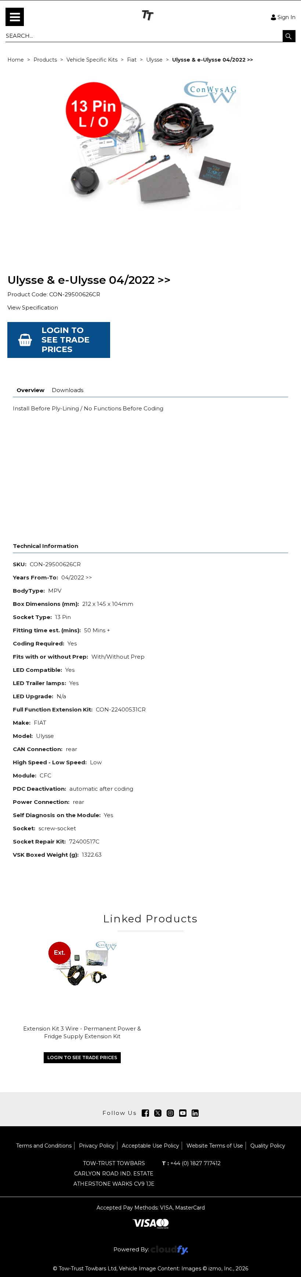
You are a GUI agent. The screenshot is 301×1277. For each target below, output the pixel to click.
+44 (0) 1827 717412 (191, 1163)
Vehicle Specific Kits (91, 59)
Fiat (132, 59)
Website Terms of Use (214, 1145)
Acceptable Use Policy (150, 1145)
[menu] (15, 17)
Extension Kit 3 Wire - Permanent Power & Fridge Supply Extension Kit (82, 1032)
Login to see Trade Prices (65, 339)
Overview (30, 390)
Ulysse (154, 59)
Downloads (67, 390)
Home (15, 59)
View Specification (32, 307)
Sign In (286, 17)
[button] (289, 36)
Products (45, 59)
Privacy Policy (97, 1145)
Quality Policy (267, 1145)
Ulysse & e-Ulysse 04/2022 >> (212, 59)
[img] (145, 1113)
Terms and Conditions (44, 1145)
